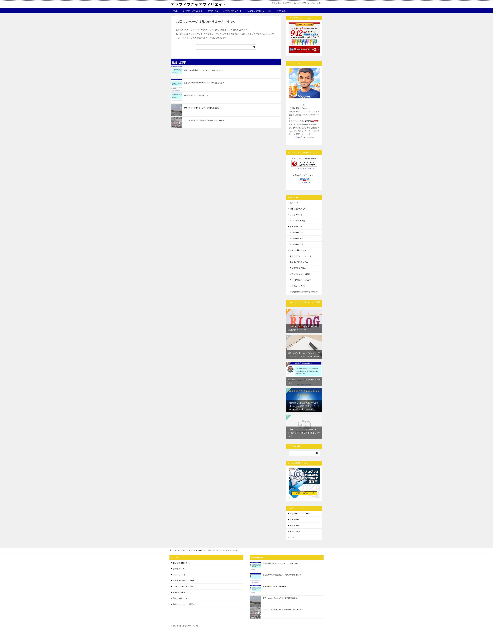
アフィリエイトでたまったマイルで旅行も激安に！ (202, 108)
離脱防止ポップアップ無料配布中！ (197, 95)
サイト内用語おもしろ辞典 (300, 280)
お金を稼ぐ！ (297, 232)
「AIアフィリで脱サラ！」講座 (259, 11)
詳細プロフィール (303, 137)
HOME (174, 11)
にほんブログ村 (304, 182)
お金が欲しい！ (296, 227)
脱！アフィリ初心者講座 (192, 11)
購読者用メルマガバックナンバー (305, 292)
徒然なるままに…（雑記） (300, 274)
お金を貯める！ (298, 238)
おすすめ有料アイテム (299, 262)
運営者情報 (294, 519)
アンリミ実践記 (298, 221)
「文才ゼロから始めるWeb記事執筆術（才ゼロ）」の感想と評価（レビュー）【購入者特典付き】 (304, 406)
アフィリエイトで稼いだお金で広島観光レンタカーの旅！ (205, 120)
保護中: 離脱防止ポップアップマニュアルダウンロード (203, 70)
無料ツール (294, 203)
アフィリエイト (296, 215)
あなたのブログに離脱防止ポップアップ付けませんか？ (204, 83)
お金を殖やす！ (298, 244)
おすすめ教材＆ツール (232, 11)
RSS (291, 537)
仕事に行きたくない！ (299, 209)
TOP (187, 550)
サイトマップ (295, 525)
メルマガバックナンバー (300, 286)
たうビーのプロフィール (300, 514)
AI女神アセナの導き (298, 268)
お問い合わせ (282, 11)
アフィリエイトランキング (304, 168)
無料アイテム (212, 11)
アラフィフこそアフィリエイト (198, 4)
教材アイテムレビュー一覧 (300, 256)
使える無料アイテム (298, 250)
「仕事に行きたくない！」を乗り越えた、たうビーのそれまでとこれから (304, 432)
